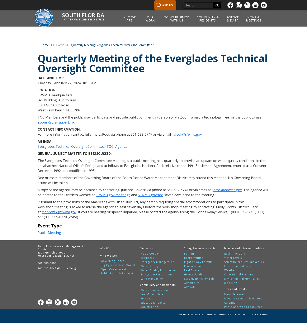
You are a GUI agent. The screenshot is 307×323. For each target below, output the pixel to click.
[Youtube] (265, 5)
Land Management (153, 278)
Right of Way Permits (198, 262)
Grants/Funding (194, 274)
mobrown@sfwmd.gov (59, 212)
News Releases (234, 294)
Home (45, 45)
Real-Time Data (234, 253)
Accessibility (224, 314)
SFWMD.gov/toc (150, 195)
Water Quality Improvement (160, 270)
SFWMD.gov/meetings (113, 195)
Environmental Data (237, 266)
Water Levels (233, 258)
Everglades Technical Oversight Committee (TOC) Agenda (82, 146)
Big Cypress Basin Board (118, 265)
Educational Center (154, 302)
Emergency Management (157, 262)
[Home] (45, 15)
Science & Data (232, 18)
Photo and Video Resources (243, 307)
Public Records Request (117, 273)
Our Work (150, 18)
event (59, 45)
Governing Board (112, 261)
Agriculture (191, 283)
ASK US (167, 5)
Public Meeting (49, 232)
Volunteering (149, 307)
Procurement (193, 266)
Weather (230, 270)
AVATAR (189, 287)
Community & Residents (208, 18)
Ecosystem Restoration (156, 274)
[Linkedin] (256, 5)
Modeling (230, 283)
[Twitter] (248, 5)
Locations (253, 314)
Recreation (148, 298)
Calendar (230, 302)
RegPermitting (193, 258)
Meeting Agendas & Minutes (243, 298)
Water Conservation (154, 290)
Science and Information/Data (244, 248)
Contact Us (240, 314)
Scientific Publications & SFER (244, 262)
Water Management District (84, 19)
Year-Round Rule (152, 294)
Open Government (113, 269)
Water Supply (150, 266)
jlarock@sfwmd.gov (187, 134)
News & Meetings (253, 18)
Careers (264, 314)
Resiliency (147, 258)
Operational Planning (239, 274)
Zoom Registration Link (56, 122)
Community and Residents (158, 285)
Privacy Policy (195, 314)
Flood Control (150, 253)
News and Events (235, 289)
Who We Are (129, 18)
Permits (189, 253)
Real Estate (191, 270)
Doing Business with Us (177, 18)
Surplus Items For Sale (199, 278)
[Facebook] (231, 5)
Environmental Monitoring (242, 278)
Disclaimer (211, 314)
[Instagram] (240, 5)
